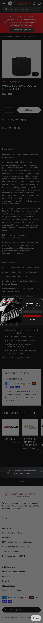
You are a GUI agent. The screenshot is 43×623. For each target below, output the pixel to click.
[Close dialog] (42, 299)
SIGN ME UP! (32, 316)
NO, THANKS (32, 319)
